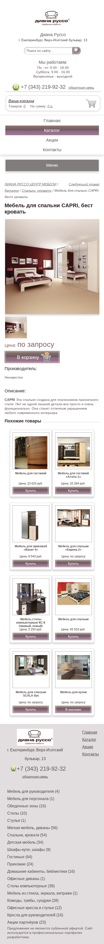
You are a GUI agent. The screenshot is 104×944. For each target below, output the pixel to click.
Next (93, 325)
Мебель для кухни (73, 692)
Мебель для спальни (73, 619)
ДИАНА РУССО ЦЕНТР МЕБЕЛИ (30, 184)
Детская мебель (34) (25, 842)
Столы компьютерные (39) (31, 886)
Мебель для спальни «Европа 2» (73, 548)
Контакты (52, 149)
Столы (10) (17, 813)
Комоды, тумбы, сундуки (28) (33, 900)
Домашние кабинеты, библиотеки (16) (41, 871)
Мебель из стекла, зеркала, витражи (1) (42, 893)
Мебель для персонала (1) (30, 799)
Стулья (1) (16, 820)
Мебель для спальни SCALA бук (31, 693)
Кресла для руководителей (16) (35, 915)
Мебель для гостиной (30, 473)
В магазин (73, 709)
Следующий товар (84, 184)
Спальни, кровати (37, 190)
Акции (52, 140)
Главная (52, 120)
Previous (13, 325)
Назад (12, 264)
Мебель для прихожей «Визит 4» (31, 548)
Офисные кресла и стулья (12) (34, 908)
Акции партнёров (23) (26, 922)
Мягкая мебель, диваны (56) (32, 828)
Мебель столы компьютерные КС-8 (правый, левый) (30, 623)
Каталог (52, 130)
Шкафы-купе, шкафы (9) (29, 850)
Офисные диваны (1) (26, 879)
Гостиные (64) (19, 857)
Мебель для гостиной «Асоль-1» (73, 475)
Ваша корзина (21, 101)
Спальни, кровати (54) (27, 835)
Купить (30, 490)
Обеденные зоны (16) (26, 806)
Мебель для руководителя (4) (33, 791)
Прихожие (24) (20, 864)
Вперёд (91, 264)
